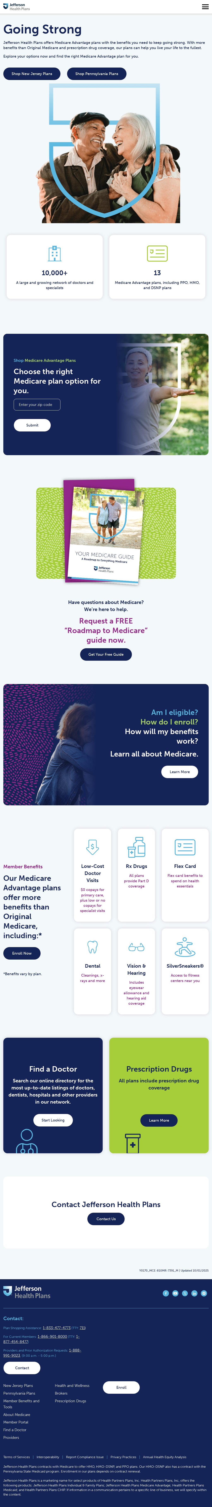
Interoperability (48, 1457)
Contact (22, 1368)
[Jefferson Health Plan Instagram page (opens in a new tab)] (204, 1295)
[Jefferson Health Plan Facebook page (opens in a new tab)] (166, 1295)
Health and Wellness (72, 1385)
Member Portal (15, 1422)
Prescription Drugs (70, 1401)
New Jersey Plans (18, 1385)
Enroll (121, 1387)
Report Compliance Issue (85, 1457)
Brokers (61, 1393)
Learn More (180, 772)
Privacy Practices (123, 1457)
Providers (11, 1437)
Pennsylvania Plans (19, 1393)
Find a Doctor (14, 1430)
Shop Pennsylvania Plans (96, 73)
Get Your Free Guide (106, 654)
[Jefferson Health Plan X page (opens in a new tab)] (185, 1295)
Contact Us (106, 1219)
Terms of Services (16, 1457)
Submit (32, 425)
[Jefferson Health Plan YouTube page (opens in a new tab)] (175, 1295)
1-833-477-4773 (57, 1328)
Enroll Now (22, 953)
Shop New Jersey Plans (32, 73)
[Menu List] (205, 6)
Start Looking (53, 1120)
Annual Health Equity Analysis (164, 1457)
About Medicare (16, 1414)
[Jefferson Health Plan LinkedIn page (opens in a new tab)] (194, 1295)
